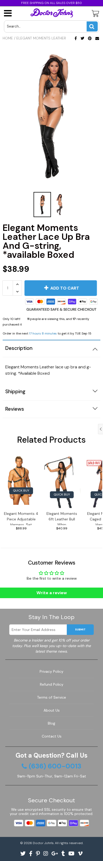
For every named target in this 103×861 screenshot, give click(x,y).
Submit (80, 629)
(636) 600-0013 (55, 766)
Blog (51, 723)
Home (8, 38)
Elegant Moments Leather (41, 38)
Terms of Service (51, 697)
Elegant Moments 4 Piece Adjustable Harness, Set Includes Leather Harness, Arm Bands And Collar (21, 518)
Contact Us (52, 736)
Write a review (51, 593)
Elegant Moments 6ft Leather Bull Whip (61, 518)
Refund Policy (51, 684)
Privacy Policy (51, 671)
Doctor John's (43, 843)
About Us (52, 710)
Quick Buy (21, 490)
